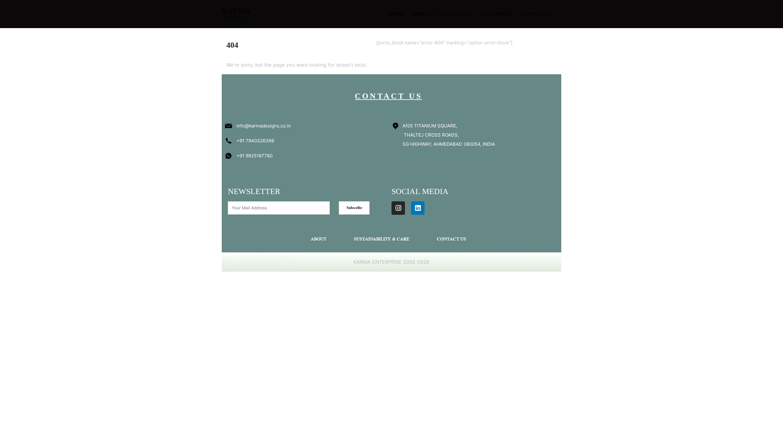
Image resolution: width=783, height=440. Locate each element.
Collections (455, 14)
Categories (497, 14)
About (421, 14)
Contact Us (537, 14)
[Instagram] (398, 208)
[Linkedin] (418, 208)
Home (396, 14)
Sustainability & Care (381, 239)
